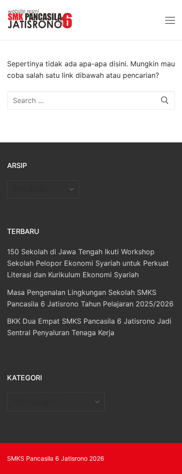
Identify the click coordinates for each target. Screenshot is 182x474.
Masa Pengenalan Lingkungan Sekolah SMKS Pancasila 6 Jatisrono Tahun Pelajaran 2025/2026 (90, 298)
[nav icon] (170, 20)
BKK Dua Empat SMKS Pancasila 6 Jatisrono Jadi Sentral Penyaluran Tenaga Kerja (89, 327)
